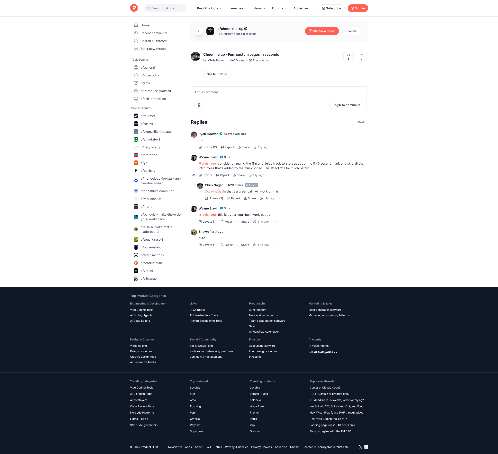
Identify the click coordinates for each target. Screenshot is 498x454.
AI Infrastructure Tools (204, 315)
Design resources (141, 351)
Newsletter (175, 447)
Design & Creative (142, 339)
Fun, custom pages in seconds (236, 33)
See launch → (217, 74)
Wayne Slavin (209, 157)
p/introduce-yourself (156, 91)
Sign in (360, 8)
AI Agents (315, 339)
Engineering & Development (148, 303)
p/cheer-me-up (230, 29)
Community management (206, 356)
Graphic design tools (143, 356)
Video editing (138, 345)
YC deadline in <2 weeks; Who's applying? (337, 400)
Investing (255, 356)
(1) (210, 221)
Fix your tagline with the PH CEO (330, 431)
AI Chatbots (197, 309)
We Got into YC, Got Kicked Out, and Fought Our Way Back (338, 407)
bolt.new (255, 400)
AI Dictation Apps (141, 393)
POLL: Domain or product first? (329, 393)
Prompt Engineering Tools (206, 320)
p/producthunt (151, 263)
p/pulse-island (151, 247)
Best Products (207, 8)
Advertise (300, 8)
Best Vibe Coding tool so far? (328, 418)
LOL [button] (201, 140)
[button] (195, 56)
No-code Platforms (142, 412)
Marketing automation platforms (329, 315)
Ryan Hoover (208, 134)
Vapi (192, 412)
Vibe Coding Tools (141, 309)
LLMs (193, 303)
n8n (192, 393)
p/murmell (148, 116)
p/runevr (147, 124)
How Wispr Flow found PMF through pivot (336, 412)
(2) (210, 147)
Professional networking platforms (211, 351)
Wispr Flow (257, 406)
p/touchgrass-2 (152, 239)
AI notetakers (257, 309)
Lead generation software (325, 309)
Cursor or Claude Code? (325, 387)
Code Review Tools (142, 406)
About (199, 447)
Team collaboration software (267, 320)
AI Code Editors (140, 320)
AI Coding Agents (141, 315)
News (257, 8)
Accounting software (262, 345)
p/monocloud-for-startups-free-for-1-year (161, 180)
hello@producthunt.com (333, 447)
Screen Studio (259, 393)
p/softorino (149, 155)
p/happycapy (150, 147)
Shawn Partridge (211, 232)
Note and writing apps (263, 315)
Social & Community (203, 339)
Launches (236, 8)
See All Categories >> (323, 352)
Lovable (195, 387)
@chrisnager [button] (208, 163)
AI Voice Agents (319, 345)
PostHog (195, 406)
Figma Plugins (139, 418)
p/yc (144, 163)
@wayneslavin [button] (215, 191)
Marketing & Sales (320, 303)
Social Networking (201, 345)
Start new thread (153, 49)
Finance (254, 339)
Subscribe (333, 8)
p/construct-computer (157, 191)
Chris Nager (216, 60)
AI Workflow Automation (264, 331)
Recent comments (154, 33)
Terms (218, 447)
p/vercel (147, 271)
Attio (193, 400)
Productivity (257, 303)
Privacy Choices (261, 447)
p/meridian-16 (151, 199)
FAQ (208, 447)
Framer (254, 412)
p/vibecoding (150, 75)
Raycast (195, 425)
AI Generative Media (143, 362)
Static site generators (144, 425)
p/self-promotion (153, 99)
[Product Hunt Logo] (134, 8)
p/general (148, 67)
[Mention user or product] (198, 105)
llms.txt (294, 447)
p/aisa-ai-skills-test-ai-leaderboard (158, 229)
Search (253, 326)
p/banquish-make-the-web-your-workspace (161, 216)
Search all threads (154, 41)
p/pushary (148, 171)
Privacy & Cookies (236, 447)
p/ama (145, 83)
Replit (253, 418)
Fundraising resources (263, 351)
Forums (277, 8)
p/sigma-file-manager (157, 131)
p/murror (147, 207)
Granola (195, 418)
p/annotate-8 (150, 139)
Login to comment (346, 105)
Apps (188, 447)
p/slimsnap (149, 278)
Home (145, 25)
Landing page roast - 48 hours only (332, 425)
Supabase (196, 431)
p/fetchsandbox (152, 255)
